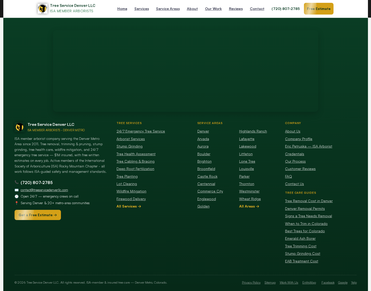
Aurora (203, 146)
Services (141, 8)
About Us (292, 131)
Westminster (249, 191)
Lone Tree (247, 161)
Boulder (203, 154)
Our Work (213, 8)
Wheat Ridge (250, 199)
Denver (203, 131)
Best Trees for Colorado (305, 231)
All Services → (129, 206)
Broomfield (206, 168)
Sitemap (270, 282)
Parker (244, 176)
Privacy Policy (251, 282)
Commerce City (210, 191)
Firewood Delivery (131, 199)
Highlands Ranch (253, 131)
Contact (257, 8)
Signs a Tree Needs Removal (308, 216)
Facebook (328, 282)
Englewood (206, 199)
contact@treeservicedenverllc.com (44, 190)
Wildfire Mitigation (131, 191)
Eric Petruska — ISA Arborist (308, 146)
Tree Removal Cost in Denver (309, 201)
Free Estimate (318, 8)
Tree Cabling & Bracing (136, 161)
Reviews (236, 8)
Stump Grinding (130, 146)
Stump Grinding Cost (302, 253)
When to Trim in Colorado (306, 223)
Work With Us (289, 282)
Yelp (354, 282)
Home (122, 8)
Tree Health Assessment (136, 154)
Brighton (204, 161)
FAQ (288, 176)
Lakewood (247, 146)
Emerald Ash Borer (300, 238)
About (192, 8)
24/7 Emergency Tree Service (141, 131)
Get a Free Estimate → (38, 215)
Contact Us (294, 183)
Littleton (246, 154)
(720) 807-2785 (286, 8)
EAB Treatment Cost (301, 261)
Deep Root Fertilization (135, 168)
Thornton (246, 183)
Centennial (206, 183)
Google (343, 282)
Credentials (294, 154)
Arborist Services (131, 139)
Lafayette (246, 139)
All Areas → (249, 206)
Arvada (203, 139)
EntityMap (309, 282)
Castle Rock (207, 176)
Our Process (295, 161)
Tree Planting (127, 176)
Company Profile (298, 139)
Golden (203, 206)
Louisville (246, 168)
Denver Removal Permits (305, 208)
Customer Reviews (300, 168)
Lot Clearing (127, 183)
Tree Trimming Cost (300, 246)
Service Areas (168, 8)
